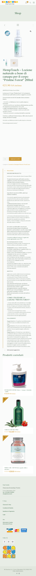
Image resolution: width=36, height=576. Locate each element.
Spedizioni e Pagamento (8, 511)
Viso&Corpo (27, 139)
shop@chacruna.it (7, 493)
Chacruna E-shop (7, 504)
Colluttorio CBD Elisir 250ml (11, 404)
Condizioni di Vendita (8, 508)
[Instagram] (19, 573)
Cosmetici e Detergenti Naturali (15, 139)
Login (4, 514)
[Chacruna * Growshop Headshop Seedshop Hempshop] (9, 2)
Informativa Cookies (8, 522)
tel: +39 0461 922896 (8, 492)
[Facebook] (17, 573)
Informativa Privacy (7, 524)
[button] (30, 31)
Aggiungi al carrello (15, 133)
